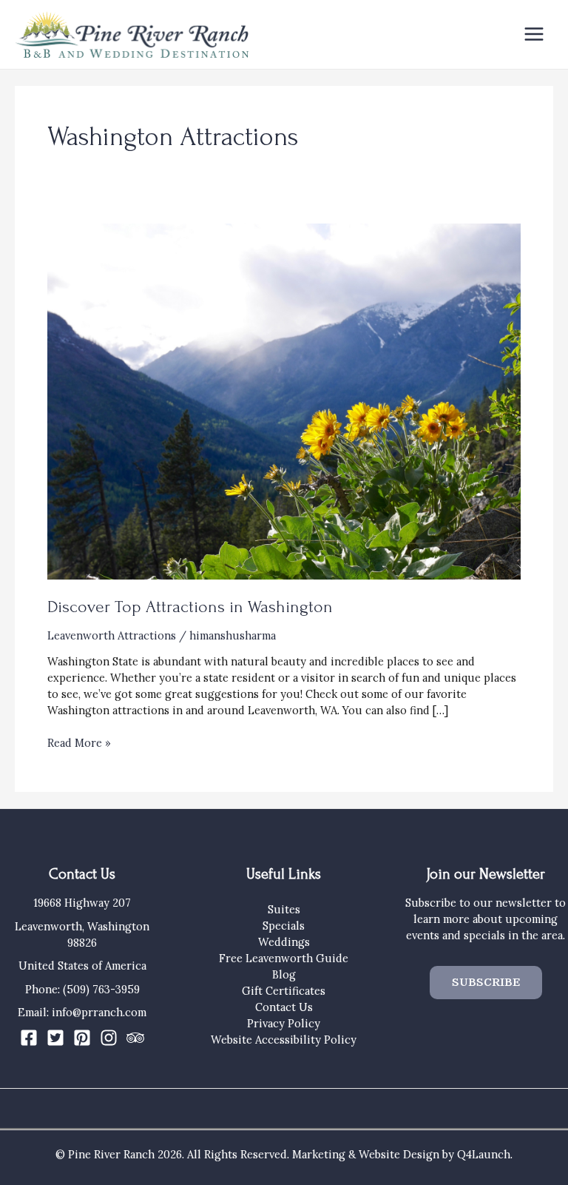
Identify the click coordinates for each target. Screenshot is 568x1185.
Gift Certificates (283, 991)
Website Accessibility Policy (283, 1040)
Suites (284, 909)
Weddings (284, 942)
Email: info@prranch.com (82, 1012)
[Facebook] (29, 1038)
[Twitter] (55, 1038)
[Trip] (135, 1038)
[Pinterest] (82, 1038)
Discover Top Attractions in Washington (190, 607)
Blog (284, 974)
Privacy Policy (283, 1023)
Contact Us (284, 1007)
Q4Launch (483, 1154)
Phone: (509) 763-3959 (82, 989)
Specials (284, 926)
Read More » (79, 743)
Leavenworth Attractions (111, 635)
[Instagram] (109, 1038)
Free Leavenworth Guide (283, 958)
